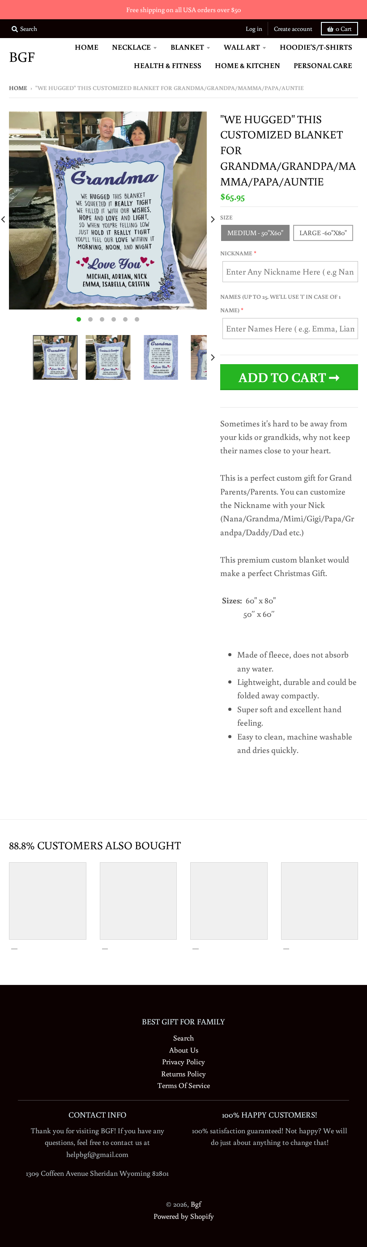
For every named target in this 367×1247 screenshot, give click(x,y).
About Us (183, 1049)
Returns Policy (183, 1073)
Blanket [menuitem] (187, 47)
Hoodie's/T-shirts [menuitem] (316, 47)
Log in (254, 28)
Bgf (21, 56)
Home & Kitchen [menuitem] (247, 65)
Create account (293, 28)
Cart (344, 28)
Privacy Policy (183, 1061)
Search (183, 1037)
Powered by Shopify (184, 1216)
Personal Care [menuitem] (323, 65)
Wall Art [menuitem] (242, 47)
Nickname (236, 253)
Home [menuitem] (86, 47)
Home (18, 88)
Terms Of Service (184, 1085)
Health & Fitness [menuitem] (167, 65)
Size (226, 217)
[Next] (212, 219)
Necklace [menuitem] (131, 47)
